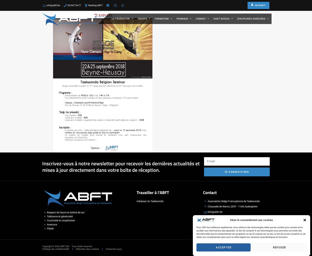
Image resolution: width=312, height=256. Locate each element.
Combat (201, 19)
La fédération (121, 19)
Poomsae (182, 19)
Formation (162, 19)
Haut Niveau (222, 19)
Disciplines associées (251, 19)
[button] (305, 220)
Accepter (223, 247)
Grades (142, 19)
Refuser (279, 247)
